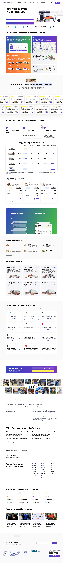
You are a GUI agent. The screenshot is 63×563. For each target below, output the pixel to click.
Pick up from (9, 20)
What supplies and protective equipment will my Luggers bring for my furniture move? (14, 435)
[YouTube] (36, 387)
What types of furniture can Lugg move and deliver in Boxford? (17, 431)
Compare (4, 553)
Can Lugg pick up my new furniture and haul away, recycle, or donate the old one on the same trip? (41, 442)
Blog (3, 554)
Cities (25, 2)
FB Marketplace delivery (13, 554)
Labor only (11, 557)
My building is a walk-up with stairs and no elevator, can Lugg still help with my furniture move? (41, 435)
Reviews (25, 551)
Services (19, 2)
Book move (14, 318)
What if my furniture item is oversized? (39, 445)
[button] (13, 99)
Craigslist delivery (12, 553)
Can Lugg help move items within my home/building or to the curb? (44, 447)
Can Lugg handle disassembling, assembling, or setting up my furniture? (13, 442)
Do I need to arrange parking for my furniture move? (41, 438)
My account (18, 552)
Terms (9, 560)
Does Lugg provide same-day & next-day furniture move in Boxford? (44, 431)
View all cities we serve (36, 480)
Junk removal (12, 556)
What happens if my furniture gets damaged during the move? (17, 450)
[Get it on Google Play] (56, 553)
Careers (25, 552)
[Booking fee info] (11, 195)
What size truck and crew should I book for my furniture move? (17, 438)
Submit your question (9, 457)
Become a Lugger (5, 556)
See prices (20, 23)
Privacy (7, 560)
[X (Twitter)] (34, 387)
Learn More (12, 218)
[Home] (6, 536)
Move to (23, 20)
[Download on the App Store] (51, 553)
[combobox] (13, 21)
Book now (57, 2)
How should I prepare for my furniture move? (13, 447)
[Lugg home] (4, 2)
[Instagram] (26, 387)
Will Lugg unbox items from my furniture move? (14, 445)
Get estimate (43, 2)
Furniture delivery (12, 552)
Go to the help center (16, 457)
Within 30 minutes (19, 50)
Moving (11, 551)
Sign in (52, 2)
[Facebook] (29, 387)
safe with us (38, 61)
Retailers (29, 2)
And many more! (9, 254)
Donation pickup (12, 555)
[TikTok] (31, 387)
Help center (18, 551)
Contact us (18, 553)
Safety (18, 554)
